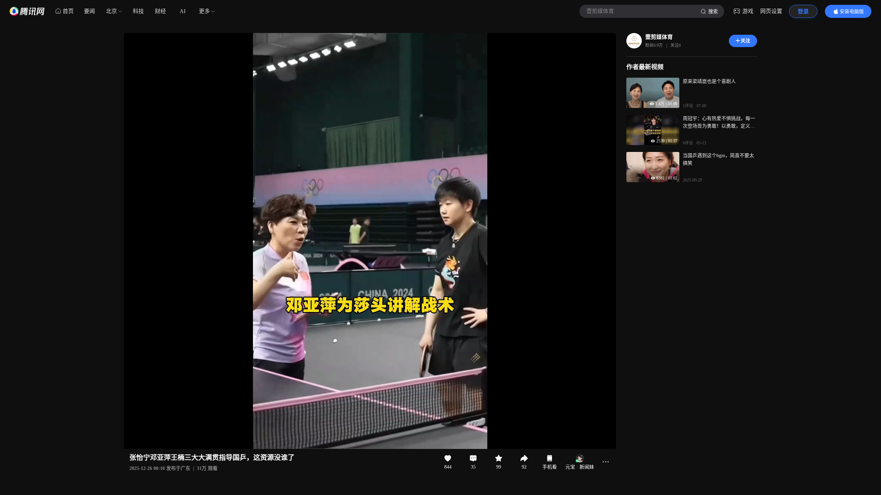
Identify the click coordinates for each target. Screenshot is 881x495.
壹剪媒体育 (659, 37)
